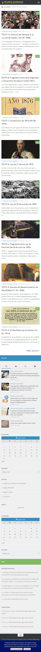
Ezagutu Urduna (8, 492)
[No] (39, 646)
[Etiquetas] (35, 366)
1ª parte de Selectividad (9, 31)
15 (31, 450)
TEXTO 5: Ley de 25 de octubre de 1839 (18, 204)
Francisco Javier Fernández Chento (16, 639)
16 (37, 450)
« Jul (2, 461)
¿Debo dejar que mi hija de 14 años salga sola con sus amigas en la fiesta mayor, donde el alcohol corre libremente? (24, 400)
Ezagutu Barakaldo (8, 488)
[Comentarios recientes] (25, 366)
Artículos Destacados (16, 371)
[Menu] (38, 2)
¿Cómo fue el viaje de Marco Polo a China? (23, 423)
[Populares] (15, 366)
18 (9, 453)
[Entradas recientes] (6, 366)
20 (38, 56)
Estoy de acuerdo (16, 649)
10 (38, 142)
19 (38, 183)
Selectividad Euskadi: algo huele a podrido (21, 618)
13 (38, 99)
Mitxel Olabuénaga (33, 639)
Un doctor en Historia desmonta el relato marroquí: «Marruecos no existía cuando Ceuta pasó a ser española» (24, 413)
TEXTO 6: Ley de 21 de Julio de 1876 (17, 164)
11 (38, 265)
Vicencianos (6, 496)
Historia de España (29, 408)
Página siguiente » (33, 351)
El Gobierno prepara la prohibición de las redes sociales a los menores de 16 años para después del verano (24, 375)
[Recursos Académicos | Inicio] (16, 2)
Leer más (27, 649)
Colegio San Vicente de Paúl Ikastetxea (14, 483)
